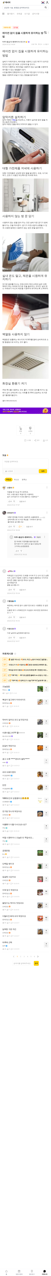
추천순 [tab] (8, 479)
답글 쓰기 (22, 501)
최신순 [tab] (16, 479)
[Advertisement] (25, 21)
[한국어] (43, 3)
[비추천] (14, 501)
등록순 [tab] (24, 479)
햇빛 (14, 120)
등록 (42, 471)
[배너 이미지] (25, 411)
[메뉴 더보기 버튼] (3, 13)
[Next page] (37, 956)
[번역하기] (45, 32)
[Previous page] (13, 956)
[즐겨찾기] (15, 653)
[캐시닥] (6, 3)
